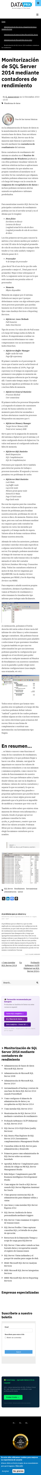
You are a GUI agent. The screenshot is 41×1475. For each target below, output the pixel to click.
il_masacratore (12, 97)
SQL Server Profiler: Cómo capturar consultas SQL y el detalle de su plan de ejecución (20, 1230)
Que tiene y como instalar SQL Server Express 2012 (21, 1206)
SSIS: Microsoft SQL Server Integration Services (21, 1272)
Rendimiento (19, 889)
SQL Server (8, 889)
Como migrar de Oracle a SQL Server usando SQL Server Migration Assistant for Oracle (21, 1187)
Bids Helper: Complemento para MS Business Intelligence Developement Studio (20, 1177)
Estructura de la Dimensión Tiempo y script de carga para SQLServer (20, 1239)
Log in (26, 954)
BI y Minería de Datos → (15, 1019)
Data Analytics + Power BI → (16, 1024)
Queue (20, 892)
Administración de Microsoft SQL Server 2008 (18, 1074)
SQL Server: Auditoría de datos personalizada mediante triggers (18, 1214)
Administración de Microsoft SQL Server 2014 (18, 1082)
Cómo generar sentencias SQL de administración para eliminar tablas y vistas (21, 1198)
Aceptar (5, 1471)
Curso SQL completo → (15, 1014)
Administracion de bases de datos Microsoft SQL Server (19, 1067)
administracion (10, 892)
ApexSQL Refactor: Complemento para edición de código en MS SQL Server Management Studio (21, 1167)
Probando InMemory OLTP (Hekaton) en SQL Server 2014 (20, 1122)
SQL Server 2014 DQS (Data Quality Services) (20, 1129)
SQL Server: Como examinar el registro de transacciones (21, 1221)
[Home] (21, 5)
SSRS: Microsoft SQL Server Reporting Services (21, 1279)
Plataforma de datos (12, 103)
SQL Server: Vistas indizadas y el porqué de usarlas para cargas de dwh (21, 1257)
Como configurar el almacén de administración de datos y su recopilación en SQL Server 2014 (19, 1101)
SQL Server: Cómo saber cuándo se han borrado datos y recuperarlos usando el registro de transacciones (21, 1248)
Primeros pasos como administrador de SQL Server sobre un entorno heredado (21, 1156)
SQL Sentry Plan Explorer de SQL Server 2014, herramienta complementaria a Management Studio (21, 1138)
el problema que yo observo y (14, 914)
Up (20, 962)
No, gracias (18, 1471)
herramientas (31, 889)
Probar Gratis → (12, 1397)
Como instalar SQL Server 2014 (18, 1109)
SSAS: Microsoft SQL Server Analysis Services (20, 1264)
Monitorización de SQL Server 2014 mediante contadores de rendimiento (20, 1114)
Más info (19, 1466)
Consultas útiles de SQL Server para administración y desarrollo (20, 1147)
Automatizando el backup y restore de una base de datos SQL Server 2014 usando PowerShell (21, 1091)
